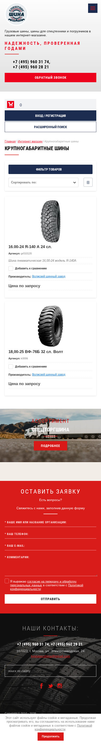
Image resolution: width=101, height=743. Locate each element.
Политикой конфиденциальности (63, 727)
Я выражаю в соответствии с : (46, 585)
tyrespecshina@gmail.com (50, 656)
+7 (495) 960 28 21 (31, 66)
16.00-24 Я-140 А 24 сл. (30, 247)
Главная (10, 141)
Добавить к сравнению (30, 268)
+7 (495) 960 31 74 (31, 61)
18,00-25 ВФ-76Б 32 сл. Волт (35, 351)
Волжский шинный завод (48, 276)
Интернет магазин (30, 141)
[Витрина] (88, 182)
